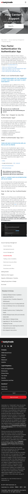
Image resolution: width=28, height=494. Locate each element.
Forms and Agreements (7, 368)
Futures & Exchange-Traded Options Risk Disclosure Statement (12, 443)
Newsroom (4, 359)
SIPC (21, 487)
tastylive (3, 362)
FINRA (16, 487)
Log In (14, 393)
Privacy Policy (5, 373)
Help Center (4, 389)
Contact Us (4, 386)
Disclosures (4, 371)
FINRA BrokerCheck (6, 352)
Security (3, 378)
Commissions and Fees (7, 380)
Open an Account (14, 397)
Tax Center (4, 375)
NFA (25, 487)
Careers (3, 357)
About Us (3, 355)
